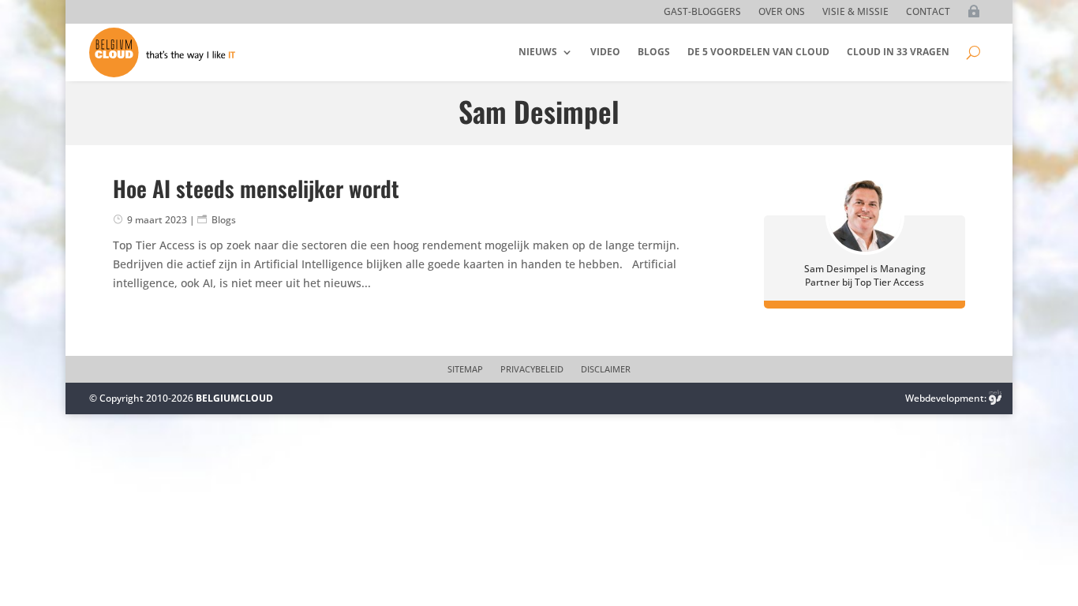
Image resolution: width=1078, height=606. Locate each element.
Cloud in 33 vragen (898, 51)
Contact (928, 12)
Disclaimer (606, 369)
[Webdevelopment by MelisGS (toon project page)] (995, 398)
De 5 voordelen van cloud (758, 51)
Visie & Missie (855, 12)
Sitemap (465, 369)
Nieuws (537, 51)
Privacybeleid (531, 369)
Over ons (781, 12)
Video (605, 51)
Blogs (654, 51)
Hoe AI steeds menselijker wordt (256, 188)
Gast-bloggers (702, 12)
